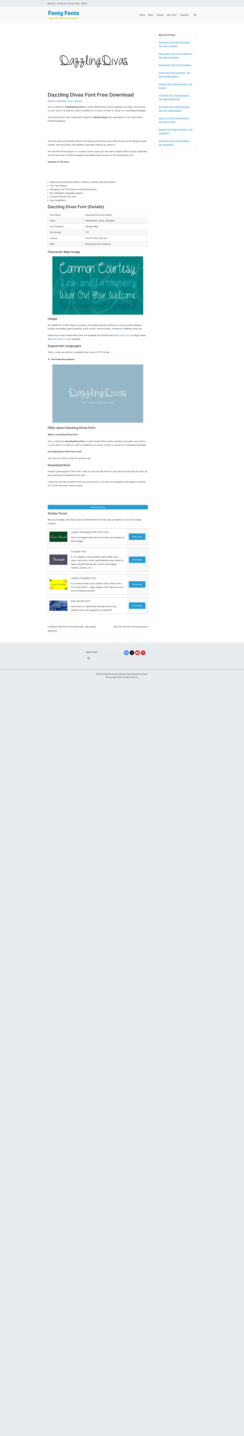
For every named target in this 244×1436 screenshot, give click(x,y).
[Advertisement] (98, 131)
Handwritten (61, 101)
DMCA (84, 3)
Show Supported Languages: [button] (63, 359)
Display (160, 15)
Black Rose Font (122, 335)
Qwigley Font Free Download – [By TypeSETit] (176, 131)
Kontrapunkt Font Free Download (175, 65)
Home (142, 15)
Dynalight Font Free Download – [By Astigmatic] (174, 143)
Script (70, 101)
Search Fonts (91, 652)
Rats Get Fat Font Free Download (130, 626)
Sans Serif (172, 15)
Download (137, 536)
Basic (150, 15)
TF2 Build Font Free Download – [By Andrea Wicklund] (174, 97)
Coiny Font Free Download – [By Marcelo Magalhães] (174, 74)
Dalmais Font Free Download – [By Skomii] (176, 86)
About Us (51, 3)
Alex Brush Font (59, 339)
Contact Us (61, 3)
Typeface (184, 15)
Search (89, 658)
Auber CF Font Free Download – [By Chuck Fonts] (174, 120)
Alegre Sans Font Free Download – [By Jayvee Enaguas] (176, 55)
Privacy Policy (74, 3)
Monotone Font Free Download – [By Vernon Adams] (175, 44)
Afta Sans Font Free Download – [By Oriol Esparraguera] (174, 109)
